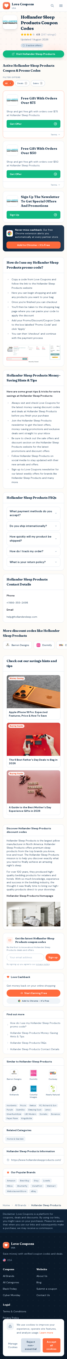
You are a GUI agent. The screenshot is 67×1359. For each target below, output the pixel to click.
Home (6, 1205)
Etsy (36, 1180)
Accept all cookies (51, 1345)
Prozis (23, 1105)
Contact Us (43, 1295)
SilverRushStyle (14, 1114)
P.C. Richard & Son (47, 1105)
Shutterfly (22, 1186)
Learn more (46, 1332)
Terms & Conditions (14, 1311)
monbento (12, 1105)
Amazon (11, 1180)
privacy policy (42, 964)
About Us (41, 1276)
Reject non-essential (31, 1345)
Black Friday (10, 1288)
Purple (10, 1109)
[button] (8, 83)
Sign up (53, 957)
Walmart (51, 1186)
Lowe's (46, 1180)
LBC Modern (30, 1114)
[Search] (52, 5)
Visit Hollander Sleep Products (35, 54)
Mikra (10, 1186)
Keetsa (33, 1105)
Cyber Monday (11, 1295)
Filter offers (11, 77)
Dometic (44, 1114)
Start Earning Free (35, 993)
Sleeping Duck (34, 1109)
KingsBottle (26, 1118)
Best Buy (24, 1180)
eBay (33, 1191)
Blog (38, 1282)
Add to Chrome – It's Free (33, 245)
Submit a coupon (46, 1288)
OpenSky (20, 1109)
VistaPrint (37, 1186)
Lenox (47, 1109)
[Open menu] (61, 5)
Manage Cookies (13, 1345)
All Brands (20, 1205)
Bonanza (55, 1114)
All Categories (11, 1282)
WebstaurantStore (16, 1191)
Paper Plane (12, 1118)
